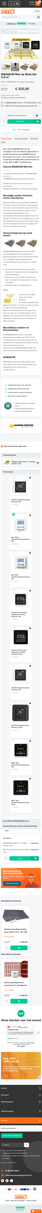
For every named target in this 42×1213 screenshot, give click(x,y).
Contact (4, 1088)
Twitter (11, 1180)
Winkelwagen (37, 3)
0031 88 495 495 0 (17, 3)
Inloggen (4, 1120)
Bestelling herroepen (8, 1128)
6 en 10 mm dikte (9, 936)
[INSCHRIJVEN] (26, 1145)
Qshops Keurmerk (34, 1188)
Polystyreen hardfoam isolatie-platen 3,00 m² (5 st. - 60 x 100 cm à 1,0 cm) (15, 932)
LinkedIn (7, 1180)
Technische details (21, 139)
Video (3, 142)
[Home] (4, 3)
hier (5, 98)
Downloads (34, 139)
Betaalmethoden (18, 1188)
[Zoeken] (38, 17)
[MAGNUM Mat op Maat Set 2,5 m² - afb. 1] (21, 47)
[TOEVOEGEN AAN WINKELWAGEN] (16, 947)
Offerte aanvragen (37, 12)
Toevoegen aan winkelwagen (19, 947)
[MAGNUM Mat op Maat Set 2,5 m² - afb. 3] (24, 67)
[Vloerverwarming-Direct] (8, 11)
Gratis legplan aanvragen (12, 1135)
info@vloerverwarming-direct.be (18, 1175)
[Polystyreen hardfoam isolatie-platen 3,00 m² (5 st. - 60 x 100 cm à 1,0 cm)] (16, 916)
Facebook (2, 1180)
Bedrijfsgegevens (7, 1102)
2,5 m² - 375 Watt (9, 990)
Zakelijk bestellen (7, 1111)
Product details (6, 139)
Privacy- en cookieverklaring (8, 1162)
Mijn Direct (11, 3)
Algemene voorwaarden (17, 1200)
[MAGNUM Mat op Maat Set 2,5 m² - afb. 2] (15, 67)
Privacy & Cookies (31, 1200)
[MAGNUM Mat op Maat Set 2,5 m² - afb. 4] (33, 67)
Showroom (5, 1095)
